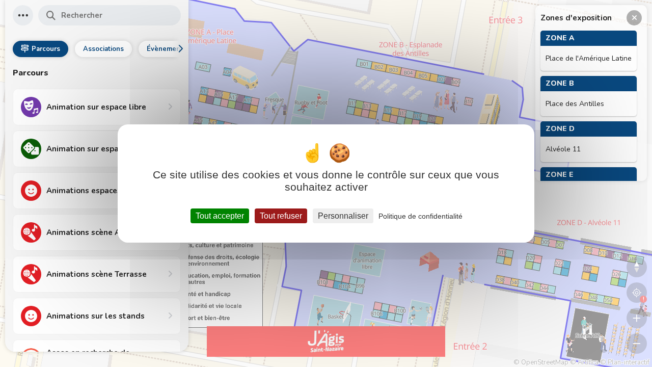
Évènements (166, 49)
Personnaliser (343, 216)
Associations (103, 49)
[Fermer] (634, 17)
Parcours (46, 49)
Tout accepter (220, 216)
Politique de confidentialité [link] (420, 216)
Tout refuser (281, 216)
